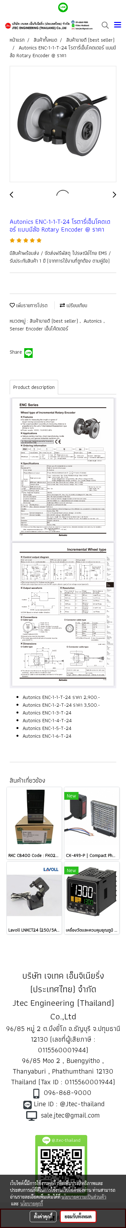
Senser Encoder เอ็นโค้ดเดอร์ (39, 329)
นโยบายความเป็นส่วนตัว (83, 1197)
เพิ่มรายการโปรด (31, 305)
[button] (103, 25)
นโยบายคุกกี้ (31, 1203)
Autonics (93, 321)
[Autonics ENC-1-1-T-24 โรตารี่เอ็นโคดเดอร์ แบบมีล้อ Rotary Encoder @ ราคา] (63, 124)
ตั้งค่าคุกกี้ (43, 1216)
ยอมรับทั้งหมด (78, 1216)
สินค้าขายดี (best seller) (54, 321)
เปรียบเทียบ (76, 305)
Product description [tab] (34, 387)
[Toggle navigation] (117, 25)
